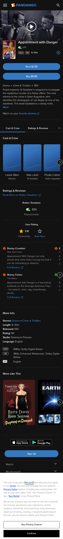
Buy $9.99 (31, 76)
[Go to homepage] (24, 5)
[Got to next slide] (60, 162)
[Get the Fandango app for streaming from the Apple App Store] (20, 443)
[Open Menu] (5, 5)
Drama (16, 320)
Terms (13, 486)
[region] (31, 506)
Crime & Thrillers (31, 320)
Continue (31, 533)
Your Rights (14, 496)
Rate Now (40, 236)
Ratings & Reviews (38, 128)
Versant (29, 482)
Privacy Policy (11, 489)
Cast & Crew (12, 128)
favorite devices (27, 113)
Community (24, 236)
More (6, 107)
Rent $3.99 (31, 66)
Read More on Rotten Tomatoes (20, 195)
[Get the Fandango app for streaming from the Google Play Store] (41, 443)
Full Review (13, 267)
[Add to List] (58, 52)
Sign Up (31, 453)
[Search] (58, 5)
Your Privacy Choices (31, 524)
